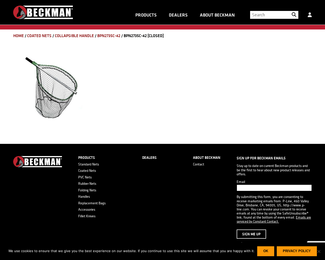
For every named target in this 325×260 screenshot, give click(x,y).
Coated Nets (39, 35)
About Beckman (217, 15)
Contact (198, 164)
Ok (265, 251)
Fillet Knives (86, 216)
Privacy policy (297, 251)
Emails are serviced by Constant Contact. (274, 219)
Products (146, 15)
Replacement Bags (92, 203)
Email (241, 182)
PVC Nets (85, 177)
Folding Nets (87, 190)
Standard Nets (88, 164)
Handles (84, 196)
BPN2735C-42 (108, 35)
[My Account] (310, 17)
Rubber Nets (87, 183)
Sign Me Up (251, 234)
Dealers (178, 15)
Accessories (86, 209)
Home (18, 35)
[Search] (294, 15)
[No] (318, 251)
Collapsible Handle (74, 35)
